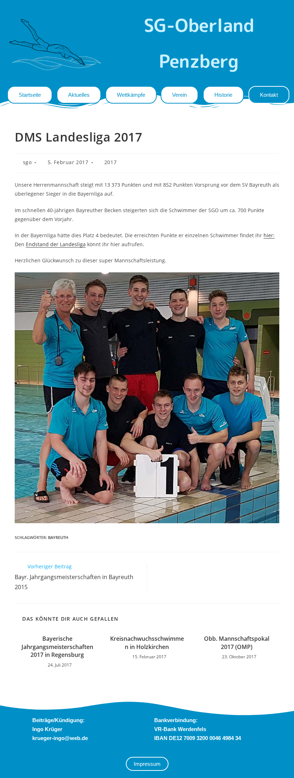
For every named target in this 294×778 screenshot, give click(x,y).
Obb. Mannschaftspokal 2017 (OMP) (236, 642)
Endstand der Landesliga (56, 244)
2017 (110, 162)
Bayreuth (58, 537)
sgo (27, 162)
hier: (269, 235)
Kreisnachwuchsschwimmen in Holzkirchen (147, 642)
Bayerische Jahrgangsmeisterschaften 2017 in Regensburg (57, 647)
